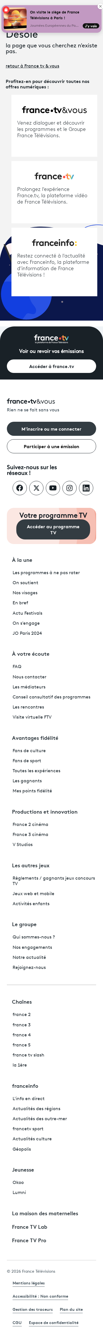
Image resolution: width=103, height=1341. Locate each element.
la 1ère (20, 1065)
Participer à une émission (51, 446)
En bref (20, 603)
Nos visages (25, 593)
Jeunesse (23, 1169)
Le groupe (24, 924)
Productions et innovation (45, 811)
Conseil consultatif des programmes (51, 697)
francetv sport (28, 1129)
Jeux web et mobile (33, 894)
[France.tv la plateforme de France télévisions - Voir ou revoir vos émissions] (51, 339)
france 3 (22, 1025)
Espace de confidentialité (53, 1322)
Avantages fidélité (35, 737)
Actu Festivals (27, 613)
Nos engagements (32, 947)
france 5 (22, 1045)
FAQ (17, 667)
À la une (22, 559)
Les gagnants (27, 781)
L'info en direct (29, 1099)
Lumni (19, 1193)
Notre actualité (29, 957)
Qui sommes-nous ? (34, 937)
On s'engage (26, 623)
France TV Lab (29, 1226)
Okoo (18, 1183)
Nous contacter (29, 677)
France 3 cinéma (30, 835)
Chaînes (22, 1001)
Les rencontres (28, 707)
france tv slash (28, 1055)
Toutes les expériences (36, 771)
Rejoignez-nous (29, 967)
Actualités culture (32, 1139)
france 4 (22, 1035)
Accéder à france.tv (51, 366)
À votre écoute (30, 653)
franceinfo (25, 1085)
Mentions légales (29, 1283)
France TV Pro (29, 1240)
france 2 (22, 1015)
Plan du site (71, 1309)
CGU (17, 1322)
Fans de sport (27, 761)
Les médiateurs (29, 687)
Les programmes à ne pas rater (46, 573)
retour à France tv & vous (32, 66)
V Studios (23, 845)
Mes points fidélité (32, 791)
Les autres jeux (30, 865)
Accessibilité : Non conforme (40, 1296)
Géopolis (22, 1149)
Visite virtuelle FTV (32, 717)
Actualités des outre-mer (40, 1119)
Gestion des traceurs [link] (33, 1309)
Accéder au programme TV (53, 529)
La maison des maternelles (45, 1213)
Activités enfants (31, 904)
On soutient (25, 583)
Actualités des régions (36, 1109)
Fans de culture (29, 751)
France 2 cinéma (30, 825)
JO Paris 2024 (27, 633)
